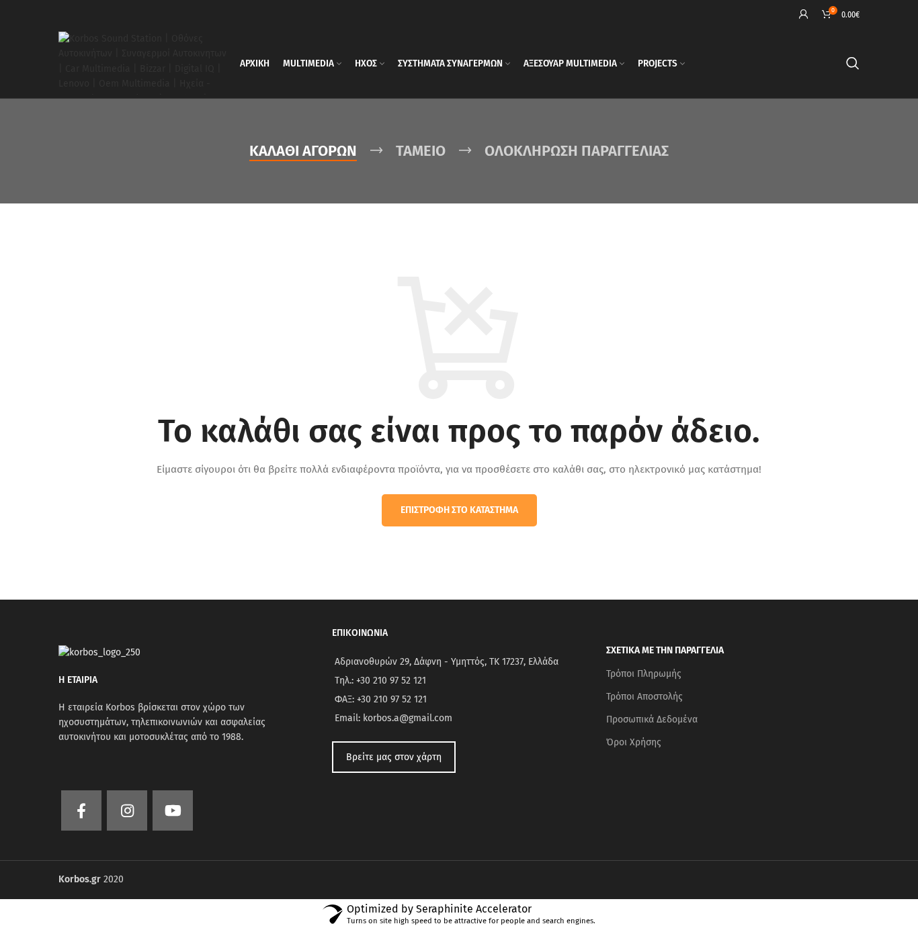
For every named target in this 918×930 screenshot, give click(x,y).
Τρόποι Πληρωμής (643, 674)
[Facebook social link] (81, 810)
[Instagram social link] (127, 810)
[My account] (803, 14)
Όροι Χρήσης (633, 742)
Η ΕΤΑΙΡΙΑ (77, 680)
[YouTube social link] (173, 810)
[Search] (852, 63)
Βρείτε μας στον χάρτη (394, 757)
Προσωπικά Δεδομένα (652, 719)
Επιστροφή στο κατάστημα (459, 510)
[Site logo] (142, 62)
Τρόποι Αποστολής (644, 696)
